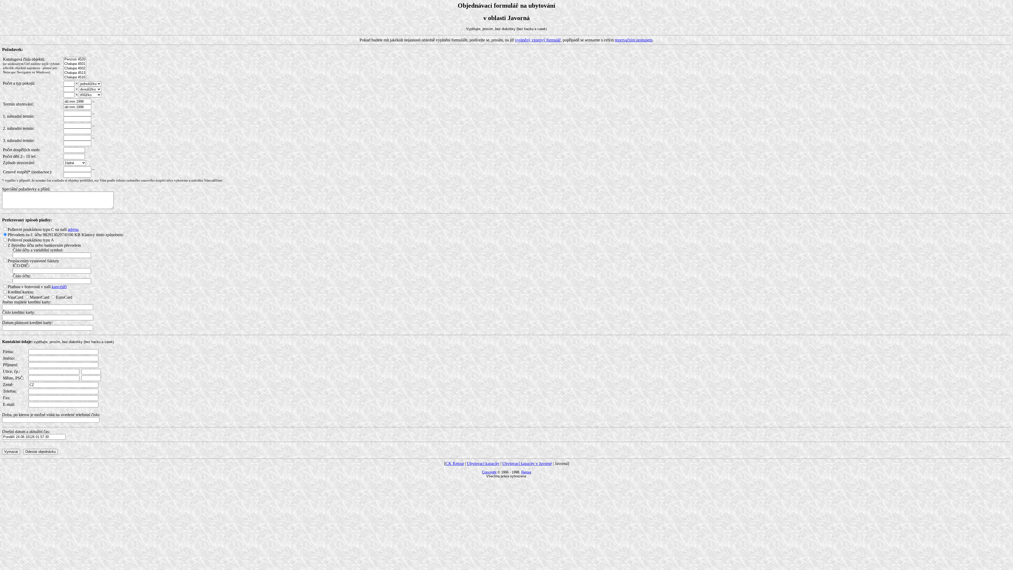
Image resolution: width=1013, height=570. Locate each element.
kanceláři (59, 286)
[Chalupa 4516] (75, 77)
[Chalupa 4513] (75, 73)
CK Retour (455, 463)
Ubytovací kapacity (483, 463)
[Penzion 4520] (75, 59)
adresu (73, 229)
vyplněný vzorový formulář (538, 40)
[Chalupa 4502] (75, 68)
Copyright (489, 472)
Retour (526, 472)
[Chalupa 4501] (75, 64)
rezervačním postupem (633, 40)
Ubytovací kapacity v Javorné (527, 463)
